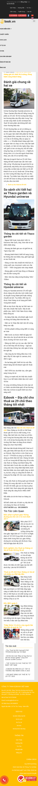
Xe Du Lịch (19, 719)
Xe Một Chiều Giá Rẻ (19, 716)
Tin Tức (29, 8)
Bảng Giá (19, 752)
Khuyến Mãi (19, 749)
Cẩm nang (13, 11)
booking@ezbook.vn (11, 700)
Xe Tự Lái (19, 722)
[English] (32, 18)
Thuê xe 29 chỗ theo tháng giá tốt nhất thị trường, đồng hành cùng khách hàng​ (18, 74)
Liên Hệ (29, 11)
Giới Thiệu (13, 8)
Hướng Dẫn (21, 8)
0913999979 (22, 15)
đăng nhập (23, 2)
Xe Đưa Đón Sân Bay (19, 729)
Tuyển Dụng (21, 11)
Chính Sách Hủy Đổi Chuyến (28, 773)
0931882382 (13, 15)
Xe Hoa (19, 725)
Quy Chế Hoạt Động (30, 764)
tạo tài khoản (10, 3)
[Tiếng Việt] (32, 15)
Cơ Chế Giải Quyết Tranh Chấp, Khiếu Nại (24, 770)
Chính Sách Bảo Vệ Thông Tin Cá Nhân (24, 767)
